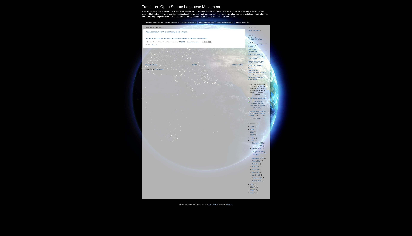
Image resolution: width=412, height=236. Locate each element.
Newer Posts (151, 64)
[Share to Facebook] (209, 42)
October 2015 (257, 149)
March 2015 (256, 175)
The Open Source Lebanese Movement (255, 39)
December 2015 (257, 143)
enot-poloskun (213, 204)
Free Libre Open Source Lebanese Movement (181, 7)
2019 (252, 129)
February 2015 (257, 178)
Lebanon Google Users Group (206, 22)
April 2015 (255, 172)
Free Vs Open (252, 49)
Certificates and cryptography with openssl (257, 71)
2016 (252, 138)
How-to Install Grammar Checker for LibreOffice (256, 62)
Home (195, 64)
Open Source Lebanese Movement (154, 22)
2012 (252, 190)
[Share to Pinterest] (211, 42)
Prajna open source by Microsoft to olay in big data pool (166, 32)
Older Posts (237, 64)
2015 (252, 140)
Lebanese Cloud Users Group (243, 22)
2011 (252, 193)
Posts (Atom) (159, 69)
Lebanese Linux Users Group (189, 22)
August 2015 (256, 161)
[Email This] (203, 42)
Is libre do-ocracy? (254, 75)
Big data (155, 45)
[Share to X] (207, 42)
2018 (252, 132)
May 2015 (255, 169)
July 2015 (255, 164)
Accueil (250, 42)
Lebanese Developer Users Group (224, 22)
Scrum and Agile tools (255, 65)
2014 (252, 184)
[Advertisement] (194, 55)
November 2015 (257, 146)
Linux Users (257, 119)
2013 (252, 187)
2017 (252, 135)
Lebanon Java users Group (172, 22)
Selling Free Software (255, 54)
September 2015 (258, 158)
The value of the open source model (255, 78)
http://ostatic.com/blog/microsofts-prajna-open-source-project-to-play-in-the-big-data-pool (176, 38)
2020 (252, 126)
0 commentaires (192, 42)
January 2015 (257, 181)
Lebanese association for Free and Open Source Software (257, 113)
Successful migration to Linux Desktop (256, 57)
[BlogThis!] (205, 42)
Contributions (252, 52)
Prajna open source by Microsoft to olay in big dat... (258, 152)
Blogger (229, 204)
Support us (251, 68)
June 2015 (256, 166)
